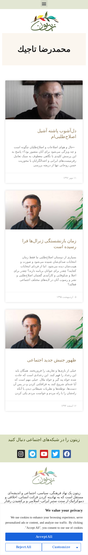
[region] (44, 529)
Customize (61, 547)
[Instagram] (21, 454)
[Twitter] (55, 454)
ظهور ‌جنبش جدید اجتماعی (51, 360)
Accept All (44, 536)
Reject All (23, 547)
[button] (44, 3)
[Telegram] (32, 454)
